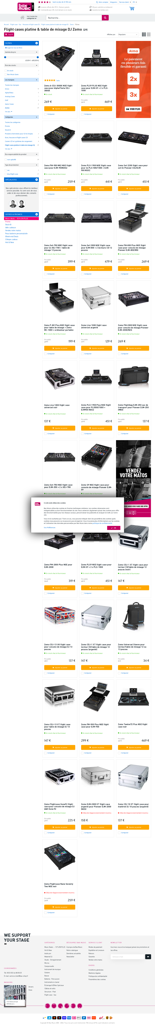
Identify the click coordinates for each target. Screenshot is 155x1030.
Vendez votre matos (13, 230)
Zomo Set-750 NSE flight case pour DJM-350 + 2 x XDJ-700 (58, 486)
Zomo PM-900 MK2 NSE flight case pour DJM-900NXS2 (58, 166)
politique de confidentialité (102, 523)
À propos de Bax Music (74, 947)
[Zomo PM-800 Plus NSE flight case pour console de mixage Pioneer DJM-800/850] (133, 219)
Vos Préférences (49, 527)
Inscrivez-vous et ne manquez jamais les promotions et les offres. (130, 948)
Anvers (31, 987)
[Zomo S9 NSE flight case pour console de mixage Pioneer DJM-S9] (96, 458)
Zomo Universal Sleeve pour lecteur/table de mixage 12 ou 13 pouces (132, 647)
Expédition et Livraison (96, 950)
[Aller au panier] (132, 7)
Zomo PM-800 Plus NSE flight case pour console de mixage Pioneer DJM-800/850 (132, 247)
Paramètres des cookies (97, 979)
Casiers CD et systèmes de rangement (18, 141)
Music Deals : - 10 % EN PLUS (54, 947)
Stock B (8, 130)
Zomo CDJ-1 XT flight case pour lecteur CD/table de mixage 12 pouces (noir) (133, 567)
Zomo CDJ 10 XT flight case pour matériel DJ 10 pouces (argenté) (133, 805)
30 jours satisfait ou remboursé (102, 7)
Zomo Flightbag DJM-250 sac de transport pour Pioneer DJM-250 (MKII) (133, 407)
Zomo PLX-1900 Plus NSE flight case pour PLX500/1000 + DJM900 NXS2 (96, 407)
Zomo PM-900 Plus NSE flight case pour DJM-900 (95, 725)
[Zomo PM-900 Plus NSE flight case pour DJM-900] (96, 698)
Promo (7, 126)
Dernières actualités (74, 953)
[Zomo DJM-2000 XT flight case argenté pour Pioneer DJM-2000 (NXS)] (96, 778)
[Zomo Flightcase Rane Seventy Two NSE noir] (59, 857)
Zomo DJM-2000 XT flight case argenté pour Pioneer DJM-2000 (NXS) (96, 806)
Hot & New (9, 242)
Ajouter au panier (61, 109)
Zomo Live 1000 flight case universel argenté (93, 326)
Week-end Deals (11, 236)
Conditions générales (96, 970)
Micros (46, 963)
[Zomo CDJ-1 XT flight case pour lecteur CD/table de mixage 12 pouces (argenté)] (96, 618)
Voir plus (8, 111)
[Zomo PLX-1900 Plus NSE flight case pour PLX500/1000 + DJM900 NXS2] (96, 378)
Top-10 (10, 34)
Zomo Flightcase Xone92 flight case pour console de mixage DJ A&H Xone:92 (59, 806)
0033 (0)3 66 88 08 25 (14, 973)
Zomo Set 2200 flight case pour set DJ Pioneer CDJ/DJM (133, 166)
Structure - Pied (50, 992)
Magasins (113, 2)
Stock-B (8, 224)
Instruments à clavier (51, 982)
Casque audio (49, 966)
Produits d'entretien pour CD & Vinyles (19, 134)
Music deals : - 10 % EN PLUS (16, 218)
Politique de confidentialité (98, 976)
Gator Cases (9, 104)
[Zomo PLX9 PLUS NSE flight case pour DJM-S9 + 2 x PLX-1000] (96, 59)
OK (115, 528)
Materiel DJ (48, 957)
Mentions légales (95, 973)
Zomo (7, 108)
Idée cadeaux (10, 227)
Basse (46, 976)
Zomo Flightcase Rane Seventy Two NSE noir (58, 885)
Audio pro (47, 953)
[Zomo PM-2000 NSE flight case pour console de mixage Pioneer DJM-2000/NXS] (133, 299)
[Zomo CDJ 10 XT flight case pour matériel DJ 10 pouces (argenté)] (133, 778)
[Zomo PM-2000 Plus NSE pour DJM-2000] (59, 538)
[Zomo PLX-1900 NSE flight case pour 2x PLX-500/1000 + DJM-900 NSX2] (96, 139)
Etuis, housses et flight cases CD (16, 137)
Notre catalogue (72, 950)
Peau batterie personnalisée (16, 233)
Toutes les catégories (12, 122)
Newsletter (70, 957)
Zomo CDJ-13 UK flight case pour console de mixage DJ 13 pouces (58, 647)
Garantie (92, 957)
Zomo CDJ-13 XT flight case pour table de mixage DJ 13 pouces (57, 726)
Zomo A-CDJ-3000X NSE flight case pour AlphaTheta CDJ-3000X (58, 88)
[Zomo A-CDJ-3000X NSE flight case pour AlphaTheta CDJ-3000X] (59, 59)
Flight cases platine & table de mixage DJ (20, 145)
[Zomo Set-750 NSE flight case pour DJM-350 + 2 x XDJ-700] (59, 458)
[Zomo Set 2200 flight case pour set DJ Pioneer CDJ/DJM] (133, 139)
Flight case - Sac (50, 995)
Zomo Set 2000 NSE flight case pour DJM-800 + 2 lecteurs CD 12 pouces (96, 247)
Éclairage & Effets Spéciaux (54, 985)
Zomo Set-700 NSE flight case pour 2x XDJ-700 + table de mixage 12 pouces (58, 247)
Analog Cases (10, 96)
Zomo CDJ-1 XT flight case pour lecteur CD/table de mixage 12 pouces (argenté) (96, 647)
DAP (6, 100)
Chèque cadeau (11, 239)
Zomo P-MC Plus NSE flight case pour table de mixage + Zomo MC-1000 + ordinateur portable (59, 327)
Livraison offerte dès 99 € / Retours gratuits (55, 7)
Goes (30, 990)
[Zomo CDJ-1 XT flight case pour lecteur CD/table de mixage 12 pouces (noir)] (133, 538)
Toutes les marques (12, 85)
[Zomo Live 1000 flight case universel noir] (59, 378)
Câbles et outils (49, 988)
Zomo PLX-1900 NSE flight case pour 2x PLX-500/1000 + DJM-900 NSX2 (96, 167)
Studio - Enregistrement (52, 960)
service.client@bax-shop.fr (18, 976)
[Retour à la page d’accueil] (22, 17)
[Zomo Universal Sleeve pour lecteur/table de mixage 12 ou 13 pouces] (133, 618)
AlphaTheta (9, 93)
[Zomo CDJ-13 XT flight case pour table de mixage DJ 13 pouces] (59, 698)
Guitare (47, 972)
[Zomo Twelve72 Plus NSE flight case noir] (133, 698)
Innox (7, 89)
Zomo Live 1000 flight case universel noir (57, 406)
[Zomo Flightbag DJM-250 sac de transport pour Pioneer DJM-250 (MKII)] (133, 378)
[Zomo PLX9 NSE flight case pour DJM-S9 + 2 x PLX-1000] (96, 538)
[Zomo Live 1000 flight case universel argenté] (96, 299)
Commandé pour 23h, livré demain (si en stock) (56, 10)
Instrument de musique (52, 969)
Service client (95, 942)
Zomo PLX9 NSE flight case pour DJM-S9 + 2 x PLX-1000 (96, 565)
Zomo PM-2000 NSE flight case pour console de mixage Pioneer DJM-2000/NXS (133, 327)
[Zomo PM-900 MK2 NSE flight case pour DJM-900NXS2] (59, 139)
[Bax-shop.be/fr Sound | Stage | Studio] (26, 7)
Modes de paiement (95, 947)
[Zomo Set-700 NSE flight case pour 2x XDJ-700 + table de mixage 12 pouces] (59, 219)
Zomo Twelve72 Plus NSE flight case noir (132, 725)
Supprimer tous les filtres (14, 48)
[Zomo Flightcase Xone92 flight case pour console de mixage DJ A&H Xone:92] (59, 778)
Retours (91, 953)
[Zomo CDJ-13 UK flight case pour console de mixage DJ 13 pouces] (59, 618)
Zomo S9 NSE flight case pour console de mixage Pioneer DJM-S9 (96, 487)
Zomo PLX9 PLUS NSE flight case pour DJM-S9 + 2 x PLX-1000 (94, 88)
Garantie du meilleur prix (100, 10)
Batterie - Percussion (51, 979)
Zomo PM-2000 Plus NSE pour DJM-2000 (58, 565)
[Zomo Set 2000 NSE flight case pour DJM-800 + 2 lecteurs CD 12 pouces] (96, 219)
